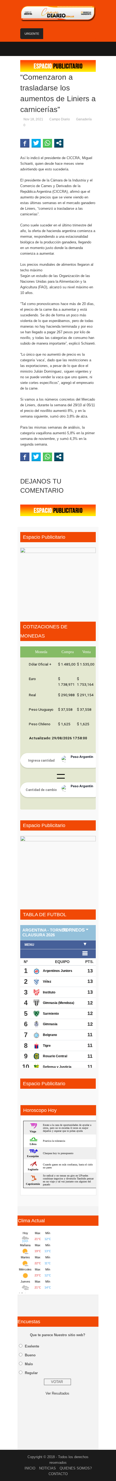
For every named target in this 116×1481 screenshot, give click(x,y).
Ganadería (84, 119)
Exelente (32, 1346)
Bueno (30, 1355)
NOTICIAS (47, 1468)
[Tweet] (36, 143)
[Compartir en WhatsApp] (47, 143)
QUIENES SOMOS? (76, 1468)
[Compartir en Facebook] (24, 143)
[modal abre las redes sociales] (58, 143)
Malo (29, 1364)
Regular (31, 1373)
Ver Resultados (57, 1393)
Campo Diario (59, 119)
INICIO (30, 1468)
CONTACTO (58, 1474)
